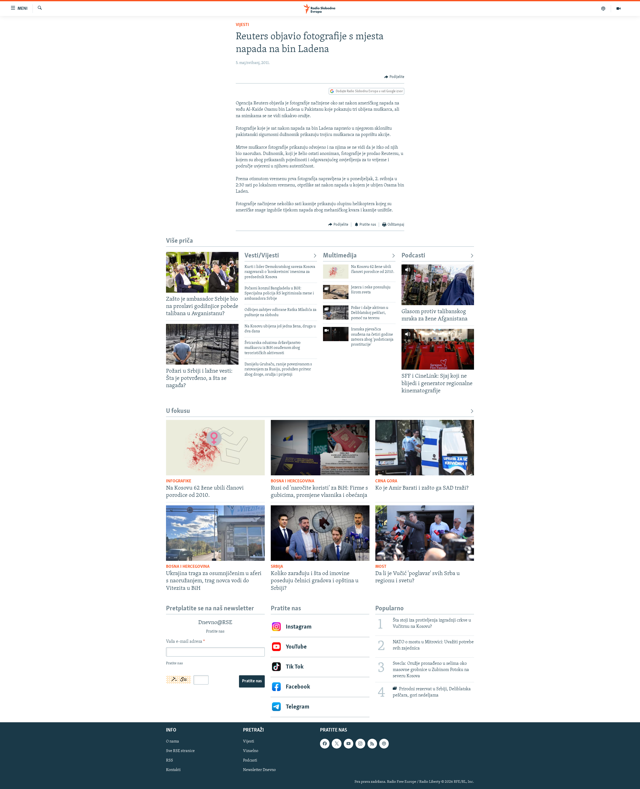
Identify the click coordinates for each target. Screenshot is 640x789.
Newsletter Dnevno (259, 770)
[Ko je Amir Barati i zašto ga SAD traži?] (424, 447)
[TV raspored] (384, 743)
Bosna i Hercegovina (292, 481)
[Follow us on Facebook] (325, 743)
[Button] (394, 77)
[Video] (618, 8)
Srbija (277, 567)
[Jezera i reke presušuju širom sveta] (335, 292)
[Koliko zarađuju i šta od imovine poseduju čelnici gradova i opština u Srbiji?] (320, 533)
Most (380, 567)
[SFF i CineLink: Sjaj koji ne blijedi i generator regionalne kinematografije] (438, 349)
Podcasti (413, 255)
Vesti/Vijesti (261, 255)
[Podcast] (603, 8)
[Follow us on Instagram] (360, 743)
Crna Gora (386, 481)
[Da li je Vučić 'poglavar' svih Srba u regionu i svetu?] (424, 533)
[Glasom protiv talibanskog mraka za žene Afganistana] (438, 284)
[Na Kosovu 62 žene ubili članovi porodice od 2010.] (335, 271)
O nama (172, 742)
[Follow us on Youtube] (348, 743)
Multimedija (340, 255)
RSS (169, 761)
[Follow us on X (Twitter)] (336, 743)
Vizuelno (250, 751)
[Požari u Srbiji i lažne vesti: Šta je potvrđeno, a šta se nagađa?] (202, 344)
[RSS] (372, 743)
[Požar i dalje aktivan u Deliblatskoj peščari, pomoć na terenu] (335, 312)
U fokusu (178, 411)
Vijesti (242, 25)
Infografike (178, 481)
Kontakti (173, 770)
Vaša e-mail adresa (185, 642)
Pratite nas (252, 681)
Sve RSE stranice (180, 751)
